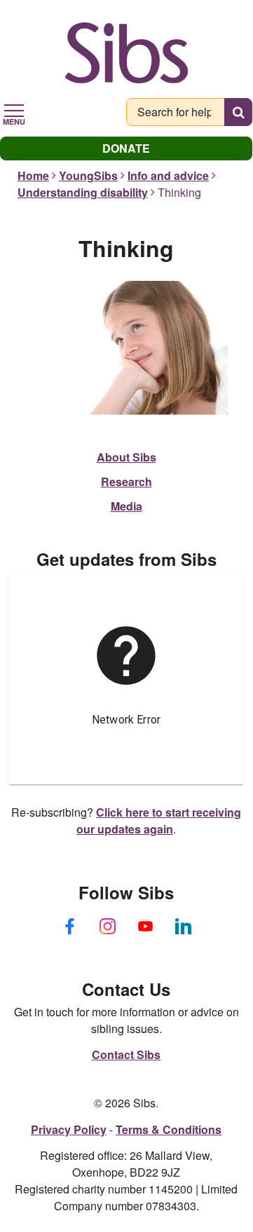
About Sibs (126, 457)
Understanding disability (83, 192)
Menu (14, 120)
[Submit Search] (238, 112)
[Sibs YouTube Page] (145, 926)
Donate (126, 148)
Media (126, 506)
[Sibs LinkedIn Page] (182, 926)
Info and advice (168, 175)
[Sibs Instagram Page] (107, 926)
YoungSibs (88, 175)
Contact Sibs (126, 1054)
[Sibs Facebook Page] (69, 926)
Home (33, 175)
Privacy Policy (69, 1129)
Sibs (126, 53)
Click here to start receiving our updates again (158, 820)
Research (126, 481)
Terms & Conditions (168, 1129)
